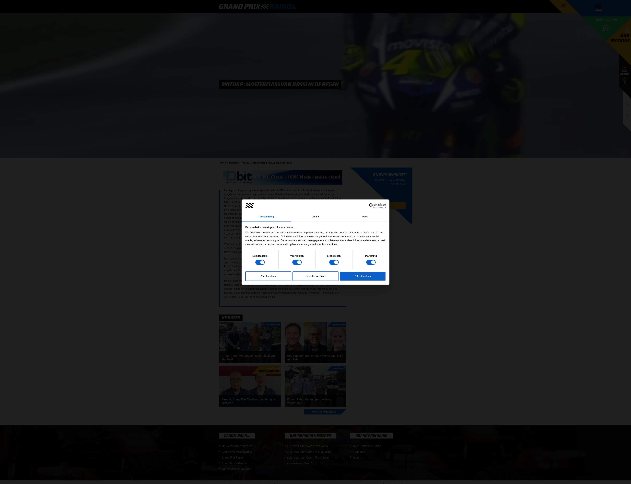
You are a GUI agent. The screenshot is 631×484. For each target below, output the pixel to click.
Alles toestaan (363, 276)
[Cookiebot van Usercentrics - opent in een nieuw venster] (371, 205)
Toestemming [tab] (266, 216)
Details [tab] (316, 216)
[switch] (297, 262)
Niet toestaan (268, 276)
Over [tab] (365, 216)
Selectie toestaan (315, 276)
